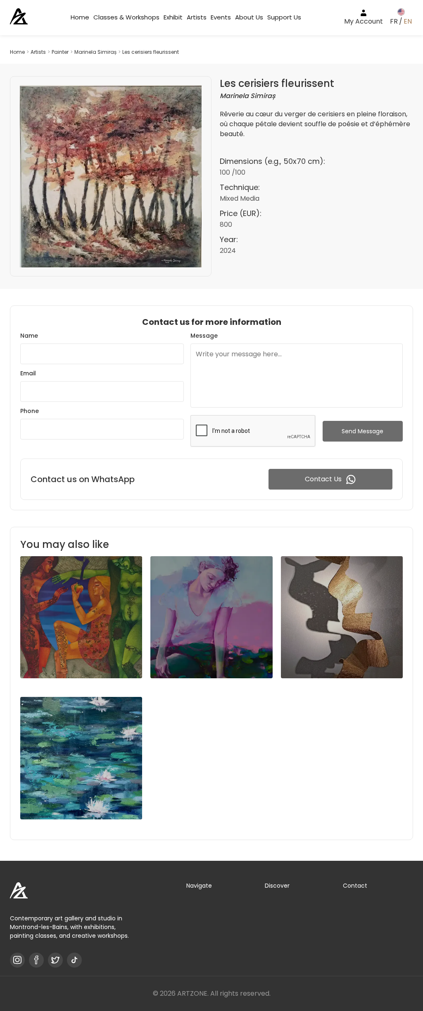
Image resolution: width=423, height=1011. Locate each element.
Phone (29, 411)
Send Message (362, 431)
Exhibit (173, 17)
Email (28, 373)
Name (29, 335)
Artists (197, 17)
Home (80, 17)
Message (204, 335)
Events (221, 17)
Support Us (284, 17)
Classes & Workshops (126, 17)
